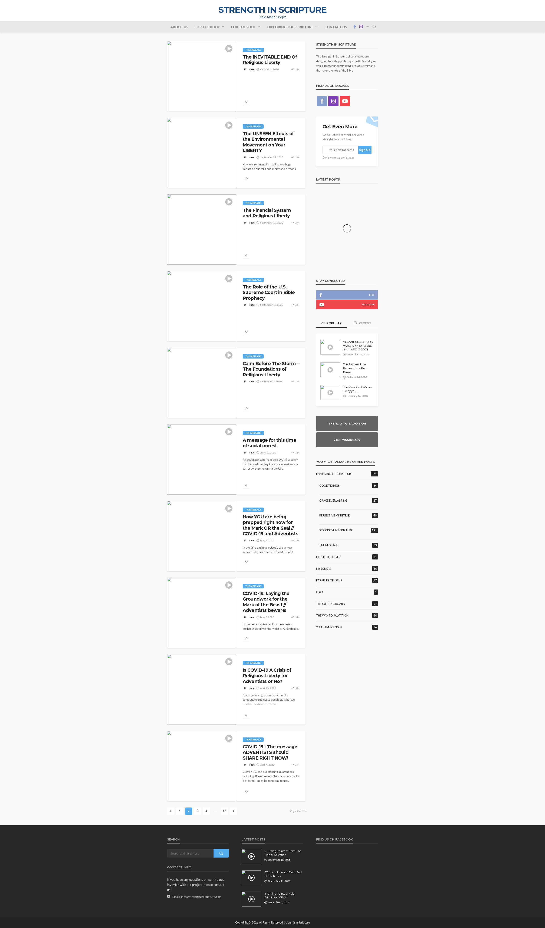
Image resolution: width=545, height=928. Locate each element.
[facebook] (354, 26)
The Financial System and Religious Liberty (267, 213)
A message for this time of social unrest (269, 442)
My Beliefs (323, 568)
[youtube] (345, 101)
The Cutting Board (330, 603)
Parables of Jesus (329, 580)
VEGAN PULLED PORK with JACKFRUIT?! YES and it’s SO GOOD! (358, 345)
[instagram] (361, 26)
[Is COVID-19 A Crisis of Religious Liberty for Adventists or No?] (201, 689)
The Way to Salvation (332, 615)
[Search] (374, 26)
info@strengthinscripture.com (201, 896)
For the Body (207, 27)
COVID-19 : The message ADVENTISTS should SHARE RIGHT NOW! (270, 752)
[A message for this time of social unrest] (201, 459)
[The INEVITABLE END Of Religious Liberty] (201, 76)
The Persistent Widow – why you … (357, 389)
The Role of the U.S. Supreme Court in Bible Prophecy (269, 292)
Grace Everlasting (333, 500)
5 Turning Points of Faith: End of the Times (283, 874)
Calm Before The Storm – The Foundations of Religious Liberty (271, 369)
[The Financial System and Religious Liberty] (201, 229)
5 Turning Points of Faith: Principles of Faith (280, 895)
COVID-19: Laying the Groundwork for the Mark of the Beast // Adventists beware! (266, 602)
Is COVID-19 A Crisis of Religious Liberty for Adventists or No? (267, 675)
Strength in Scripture (336, 530)
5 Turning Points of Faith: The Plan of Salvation (282, 852)
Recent (364, 323)
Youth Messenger (329, 627)
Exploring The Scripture (290, 27)
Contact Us (335, 27)
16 (224, 811)
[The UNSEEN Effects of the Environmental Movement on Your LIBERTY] (201, 153)
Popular (334, 323)
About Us (179, 27)
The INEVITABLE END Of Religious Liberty (270, 59)
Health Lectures (328, 557)
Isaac (251, 69)
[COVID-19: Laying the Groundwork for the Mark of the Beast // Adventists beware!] (201, 613)
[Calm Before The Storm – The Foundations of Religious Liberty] (201, 383)
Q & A (320, 592)
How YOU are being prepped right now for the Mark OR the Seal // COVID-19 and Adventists (270, 525)
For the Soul (243, 27)
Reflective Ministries (335, 515)
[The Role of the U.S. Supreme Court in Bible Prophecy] (201, 306)
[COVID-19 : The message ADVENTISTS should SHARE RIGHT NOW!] (201, 766)
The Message (253, 49)
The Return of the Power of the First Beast (354, 368)
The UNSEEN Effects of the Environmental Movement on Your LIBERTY (268, 142)
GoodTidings (329, 485)
